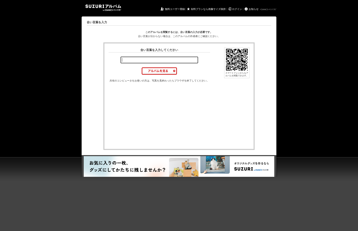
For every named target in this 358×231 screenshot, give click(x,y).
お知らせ (254, 9)
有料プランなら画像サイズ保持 (208, 9)
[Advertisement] (143, 116)
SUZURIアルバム (103, 7)
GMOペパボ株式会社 (268, 9)
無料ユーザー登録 (175, 9)
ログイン (237, 9)
